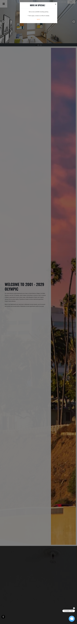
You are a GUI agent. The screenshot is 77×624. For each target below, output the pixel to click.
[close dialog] (55, 4)
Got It (38, 19)
